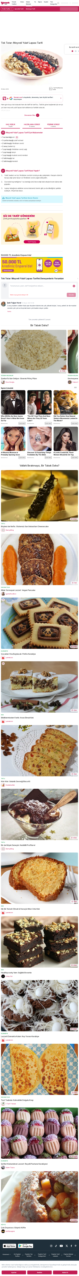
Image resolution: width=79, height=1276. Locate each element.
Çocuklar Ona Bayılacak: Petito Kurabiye (18, 654)
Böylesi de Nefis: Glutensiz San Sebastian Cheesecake (25, 526)
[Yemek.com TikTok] (56, 1246)
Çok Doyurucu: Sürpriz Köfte (13, 1228)
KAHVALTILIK (5, 587)
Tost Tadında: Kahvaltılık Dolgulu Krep (17, 1100)
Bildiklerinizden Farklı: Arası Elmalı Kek (17, 718)
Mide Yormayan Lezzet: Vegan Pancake (18, 590)
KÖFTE (3, 1224)
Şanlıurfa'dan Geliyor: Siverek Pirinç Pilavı (19, 378)
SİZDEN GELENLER (7, 375)
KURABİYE (4, 651)
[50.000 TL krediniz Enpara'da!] (32, 265)
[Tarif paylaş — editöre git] (32, 227)
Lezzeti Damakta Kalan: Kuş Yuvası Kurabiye (20, 1036)
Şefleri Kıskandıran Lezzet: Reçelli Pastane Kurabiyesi (24, 1164)
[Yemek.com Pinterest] (75, 1246)
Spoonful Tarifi (19, 9)
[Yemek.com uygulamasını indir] (9, 1246)
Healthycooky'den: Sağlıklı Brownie (16, 973)
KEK (2, 715)
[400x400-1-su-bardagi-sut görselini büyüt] (16, 137)
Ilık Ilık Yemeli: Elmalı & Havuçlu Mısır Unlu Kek (20, 909)
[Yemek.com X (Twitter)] (67, 1246)
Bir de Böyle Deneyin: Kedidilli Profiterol (18, 845)
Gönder (71, 295)
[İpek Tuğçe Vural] (3, 304)
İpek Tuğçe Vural (14, 303)
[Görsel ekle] (74, 286)
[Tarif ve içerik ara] (58, 3)
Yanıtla (9, 311)
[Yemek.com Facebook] (71, 1246)
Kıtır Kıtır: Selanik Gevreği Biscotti (15, 781)
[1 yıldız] (72, 51)
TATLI (3, 523)
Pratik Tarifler (6, 9)
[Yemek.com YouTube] (61, 1246)
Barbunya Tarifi (30, 9)
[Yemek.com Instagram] (51, 1246)
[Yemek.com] (5, 3)
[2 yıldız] (75, 51)
